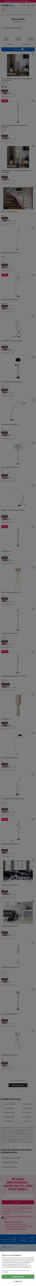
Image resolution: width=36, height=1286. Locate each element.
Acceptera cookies (18, 1277)
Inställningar (18, 1281)
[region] (18, 1268)
